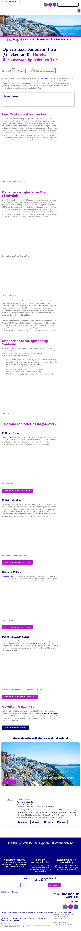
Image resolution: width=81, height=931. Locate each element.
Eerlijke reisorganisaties (40, 861)
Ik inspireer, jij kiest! (14, 859)
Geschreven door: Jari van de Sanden (40, 71)
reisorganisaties (9, 912)
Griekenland (24, 39)
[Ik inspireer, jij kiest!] (14, 852)
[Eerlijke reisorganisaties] (40, 852)
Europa (15, 39)
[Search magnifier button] (76, 4)
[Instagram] (50, 5)
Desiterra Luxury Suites (38, 643)
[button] (79, 10)
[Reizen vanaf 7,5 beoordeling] (66, 852)
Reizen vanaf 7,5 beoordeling (66, 861)
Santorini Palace (8, 576)
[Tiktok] (46, 5)
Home (9, 39)
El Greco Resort (10, 437)
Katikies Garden (37, 514)
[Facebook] (54, 5)
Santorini (32, 39)
